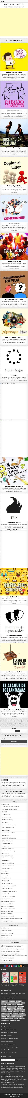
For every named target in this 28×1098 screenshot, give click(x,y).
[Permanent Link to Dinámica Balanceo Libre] (14, 246)
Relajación (4, 893)
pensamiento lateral (15, 1015)
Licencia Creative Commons (18, 782)
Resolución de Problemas (8, 838)
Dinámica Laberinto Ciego (14, 529)
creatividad (4, 1006)
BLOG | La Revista (5, 928)
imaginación (16, 1010)
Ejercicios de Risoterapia (8, 825)
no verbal (10, 1013)
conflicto (9, 1004)
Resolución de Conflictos (7, 896)
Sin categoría (4, 871)
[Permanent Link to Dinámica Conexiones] (14, 208)
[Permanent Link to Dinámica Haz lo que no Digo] (14, 57)
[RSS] (21, 966)
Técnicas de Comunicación (7, 901)
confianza (4, 1004)
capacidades (18, 1001)
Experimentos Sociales (6, 935)
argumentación (5, 1001)
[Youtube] (12, 966)
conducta (23, 1003)
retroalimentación (5, 1018)
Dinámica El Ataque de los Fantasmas (14, 710)
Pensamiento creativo (7, 832)
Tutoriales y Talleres (6, 921)
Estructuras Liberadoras (7, 851)
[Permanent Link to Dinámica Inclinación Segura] (14, 133)
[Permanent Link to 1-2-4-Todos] (14, 360)
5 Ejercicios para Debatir (7, 1041)
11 (24, 720)
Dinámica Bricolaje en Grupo (8, 1049)
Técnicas (3, 875)
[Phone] (19, 966)
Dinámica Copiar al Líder (14, 186)
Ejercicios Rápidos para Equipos (14, 486)
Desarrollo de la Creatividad (8, 885)
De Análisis (4, 880)
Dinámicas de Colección (6, 848)
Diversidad (4, 822)
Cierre (3, 811)
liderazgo (10, 1011)
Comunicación (5, 814)
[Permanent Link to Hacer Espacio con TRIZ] (14, 507)
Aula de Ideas (4, 949)
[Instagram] (9, 966)
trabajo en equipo (5, 1020)
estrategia (10, 1010)
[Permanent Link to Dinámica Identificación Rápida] (14, 284)
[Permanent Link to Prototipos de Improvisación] (14, 620)
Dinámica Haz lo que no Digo (14, 72)
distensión (4, 1008)
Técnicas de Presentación (7, 908)
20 (9, 723)
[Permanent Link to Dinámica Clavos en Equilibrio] (14, 657)
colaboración (4, 1003)
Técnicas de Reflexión (6, 911)
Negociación (5, 830)
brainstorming (12, 1001)
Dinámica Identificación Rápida (14, 299)
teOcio (2, 951)
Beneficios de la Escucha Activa (8, 1029)
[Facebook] (5, 966)
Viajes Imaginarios (6, 843)
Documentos (5, 860)
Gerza (2, 957)
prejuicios (4, 1017)
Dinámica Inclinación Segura (14, 148)
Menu (4, 1)
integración (22, 1010)
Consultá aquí (15, 994)
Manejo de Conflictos (7, 827)
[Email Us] (16, 966)
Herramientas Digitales (7, 863)
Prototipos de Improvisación (14, 635)
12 (26, 720)
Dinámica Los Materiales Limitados (9, 1032)
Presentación (5, 835)
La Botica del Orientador (6, 960)
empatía (14, 1008)
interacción (4, 1011)
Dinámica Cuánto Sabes (6, 1035)
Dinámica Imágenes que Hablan (14, 337)
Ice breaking (4, 853)
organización (21, 1013)
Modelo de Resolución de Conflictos (9, 1038)
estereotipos (4, 1010)
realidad (8, 1017)
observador (15, 1013)
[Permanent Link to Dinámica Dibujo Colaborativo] (14, 95)
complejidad (17, 1003)
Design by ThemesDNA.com (14, 1096)
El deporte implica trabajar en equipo (10, 1047)
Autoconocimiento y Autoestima (9, 806)
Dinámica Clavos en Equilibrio (14, 672)
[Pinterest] (7, 966)
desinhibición (21, 1006)
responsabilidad (20, 1017)
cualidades (15, 1006)
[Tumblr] (14, 966)
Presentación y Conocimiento (9, 891)
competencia (10, 1003)
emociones (9, 1008)
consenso (14, 1004)
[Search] (23, 966)
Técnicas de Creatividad (6, 903)
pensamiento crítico (6, 1015)
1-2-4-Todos (14, 375)
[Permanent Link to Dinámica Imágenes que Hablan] (14, 322)
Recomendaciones (6, 868)
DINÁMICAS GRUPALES (14, 4)
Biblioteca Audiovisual (7, 858)
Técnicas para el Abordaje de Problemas (10, 918)
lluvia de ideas (16, 1011)
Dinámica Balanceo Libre (14, 261)
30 (11, 723)
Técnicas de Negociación (7, 906)
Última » (19, 723)
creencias (9, 1006)
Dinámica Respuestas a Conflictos (9, 1052)
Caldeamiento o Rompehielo (8, 809)
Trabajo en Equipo (6, 840)
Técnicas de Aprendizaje (7, 898)
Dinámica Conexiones (14, 223)
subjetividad (21, 1018)
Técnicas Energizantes (6, 916)
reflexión (13, 1017)
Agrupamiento (5, 878)
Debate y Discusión (6, 819)
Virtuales (4, 846)
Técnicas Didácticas (5, 913)
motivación (22, 1011)
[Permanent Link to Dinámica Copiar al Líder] (14, 170)
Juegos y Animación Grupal (7, 933)
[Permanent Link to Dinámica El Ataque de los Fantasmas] (14, 694)
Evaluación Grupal (6, 888)
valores (18, 1020)
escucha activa (20, 1008)
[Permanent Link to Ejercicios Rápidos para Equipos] (14, 471)
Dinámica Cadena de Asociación (8, 1044)
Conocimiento (5, 817)
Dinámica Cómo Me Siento (14, 597)
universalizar (13, 1020)
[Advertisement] (14, 22)
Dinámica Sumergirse (6, 1026)
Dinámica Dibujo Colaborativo (14, 110)
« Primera (11, 720)
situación (16, 1018)
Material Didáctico (5, 855)
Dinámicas (3, 804)
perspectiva (23, 1015)
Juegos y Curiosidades (7, 865)
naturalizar (4, 1013)
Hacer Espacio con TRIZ (14, 522)
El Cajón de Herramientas (7, 954)
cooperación (19, 1004)
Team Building (4, 873)
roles (11, 1018)
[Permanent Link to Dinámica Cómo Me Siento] (14, 581)
